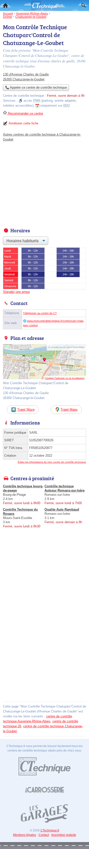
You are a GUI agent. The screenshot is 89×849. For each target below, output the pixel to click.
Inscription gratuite (63, 835)
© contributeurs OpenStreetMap (66, 347)
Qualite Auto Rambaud (61, 509)
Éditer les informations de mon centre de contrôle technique (52, 462)
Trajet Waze (26, 409)
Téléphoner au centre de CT (40, 313)
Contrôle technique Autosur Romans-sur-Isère (64, 488)
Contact (44, 835)
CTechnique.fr (50, 830)
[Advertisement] (44, 655)
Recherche (83, 5)
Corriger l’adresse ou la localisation (65, 378)
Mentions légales (24, 835)
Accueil (5, 5)
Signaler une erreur (16, 292)
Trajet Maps (69, 409)
